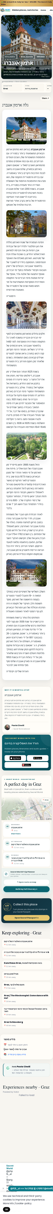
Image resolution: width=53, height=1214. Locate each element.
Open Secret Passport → (27, 918)
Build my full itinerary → (26, 889)
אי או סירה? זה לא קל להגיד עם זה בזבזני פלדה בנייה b (28, 859)
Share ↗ (45, 98)
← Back (7, 51)
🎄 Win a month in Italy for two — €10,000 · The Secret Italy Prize (26, 3)
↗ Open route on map (26, 882)
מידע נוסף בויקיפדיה (17, 1054)
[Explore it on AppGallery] (26, 765)
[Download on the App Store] (15, 758)
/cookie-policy (23, 1203)
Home (43, 10)
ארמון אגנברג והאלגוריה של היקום (25, 844)
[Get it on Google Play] (37, 758)
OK (6, 1209)
